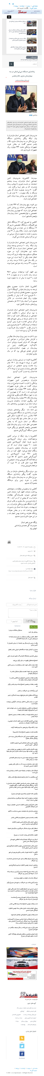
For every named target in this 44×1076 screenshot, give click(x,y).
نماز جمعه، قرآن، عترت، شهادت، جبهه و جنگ (26, 1008)
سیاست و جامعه (18, 1018)
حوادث (17, 1021)
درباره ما (28, 6)
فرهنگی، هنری (33, 1021)
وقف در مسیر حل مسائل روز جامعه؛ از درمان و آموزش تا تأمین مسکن (17, 39)
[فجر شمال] (22, 12)
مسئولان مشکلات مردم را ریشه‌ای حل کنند (17, 22)
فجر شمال (30, 578)
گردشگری (22, 1011)
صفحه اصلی (35, 6)
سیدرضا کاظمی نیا (28, 561)
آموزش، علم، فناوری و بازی (30, 1018)
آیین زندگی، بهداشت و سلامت (22, 80)
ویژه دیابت (23, 1025)
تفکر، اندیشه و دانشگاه (31, 1011)
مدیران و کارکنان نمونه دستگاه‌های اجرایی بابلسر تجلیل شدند (18, 48)
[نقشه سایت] (13, 4)
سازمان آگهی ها (33, 8)
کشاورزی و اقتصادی (16, 1015)
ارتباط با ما (22, 6)
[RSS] (10, 4)
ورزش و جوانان (24, 1021)
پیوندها (16, 6)
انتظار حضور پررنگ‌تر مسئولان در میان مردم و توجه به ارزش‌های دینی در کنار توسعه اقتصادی (17, 31)
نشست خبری (24, 563)
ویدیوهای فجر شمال (32, 1025)
